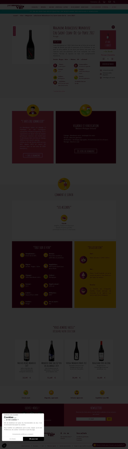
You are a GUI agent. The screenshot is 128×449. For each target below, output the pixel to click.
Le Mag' (114, 7)
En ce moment (75, 7)
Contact (62, 438)
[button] (4, 445)
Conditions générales (82, 437)
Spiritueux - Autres (62, 7)
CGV (43, 446)
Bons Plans (84, 7)
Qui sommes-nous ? (66, 437)
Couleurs (35, 7)
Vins (21, 15)
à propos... (105, 7)
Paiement (79, 440)
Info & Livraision (26, 446)
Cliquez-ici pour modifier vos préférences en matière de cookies (90, 446)
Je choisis (12, 439)
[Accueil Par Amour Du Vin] (16, 7)
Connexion (94, 2)
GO (109, 419)
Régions (43, 7)
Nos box (51, 7)
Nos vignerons (96, 7)
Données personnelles (65, 446)
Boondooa (35, 446)
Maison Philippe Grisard (79, 59)
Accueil (15, 15)
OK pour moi (33, 439)
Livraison (79, 438)
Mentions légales (51, 446)
